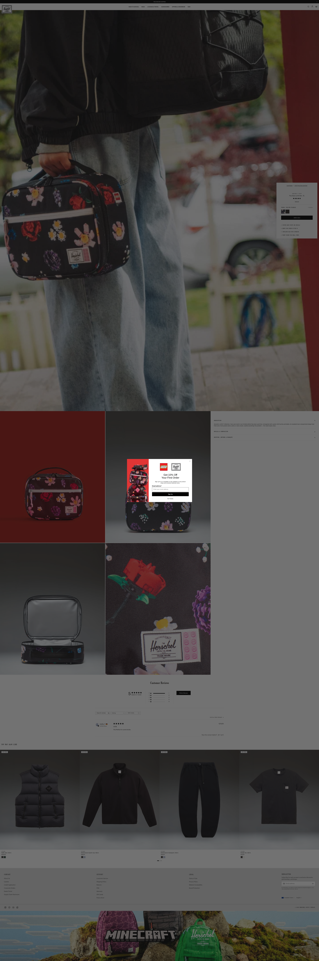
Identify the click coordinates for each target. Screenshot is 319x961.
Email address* (157, 486)
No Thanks (170, 498)
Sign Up (170, 494)
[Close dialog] (189, 461)
